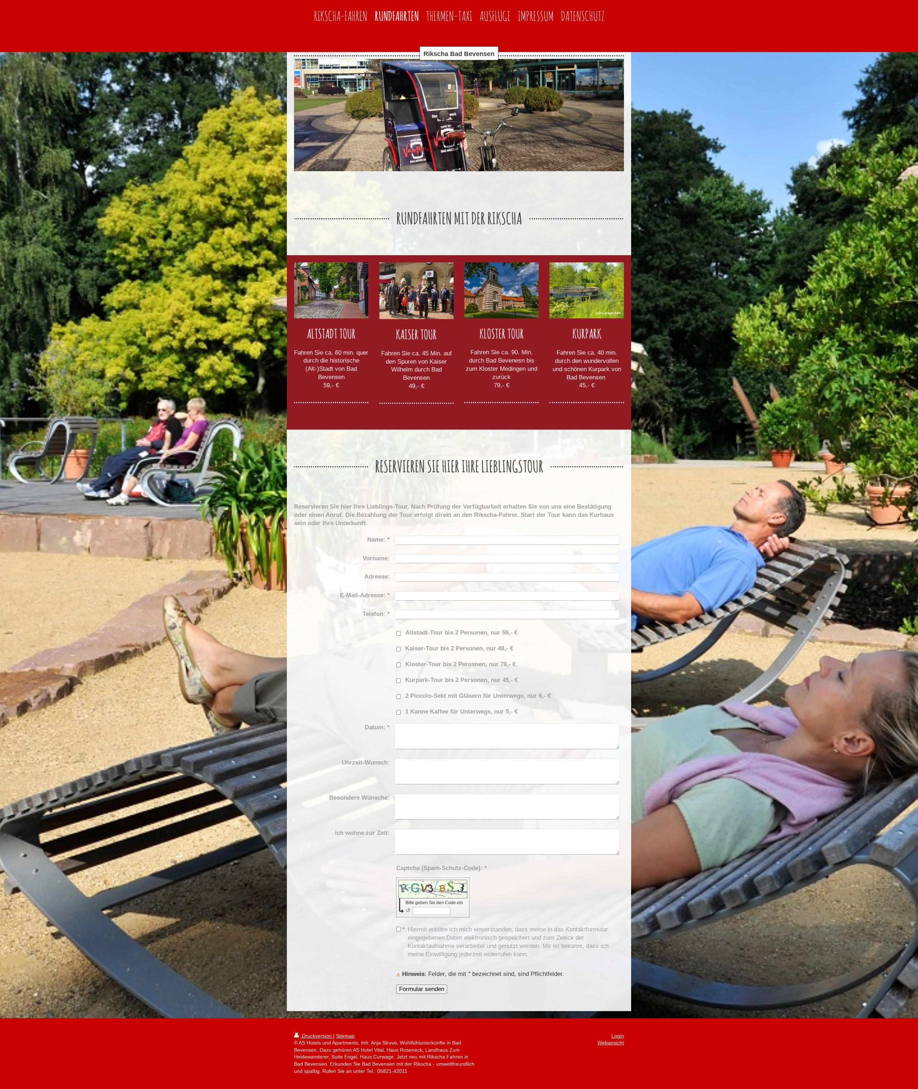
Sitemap (345, 1036)
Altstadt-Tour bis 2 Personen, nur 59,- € (461, 632)
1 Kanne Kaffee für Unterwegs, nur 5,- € (461, 711)
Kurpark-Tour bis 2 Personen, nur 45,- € (461, 680)
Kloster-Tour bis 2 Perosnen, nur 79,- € (460, 664)
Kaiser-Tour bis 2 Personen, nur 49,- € (459, 648)
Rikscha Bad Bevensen (459, 53)
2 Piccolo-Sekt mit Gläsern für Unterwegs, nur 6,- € (478, 695)
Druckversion (317, 1036)
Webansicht (610, 1043)
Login (617, 1036)
